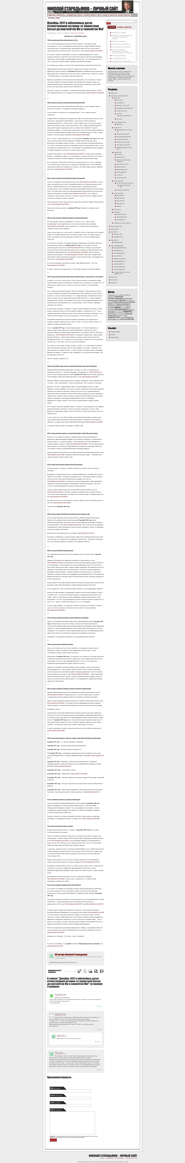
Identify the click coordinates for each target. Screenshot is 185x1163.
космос (123, 308)
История (116, 127)
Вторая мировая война (122, 136)
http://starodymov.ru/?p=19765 (63, 259)
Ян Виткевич (120, 219)
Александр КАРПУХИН (119, 247)
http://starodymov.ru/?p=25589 (80, 674)
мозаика (111, 312)
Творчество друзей (115, 15)
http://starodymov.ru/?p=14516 (55, 481)
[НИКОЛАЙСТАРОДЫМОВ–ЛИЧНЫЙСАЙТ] (82, 8)
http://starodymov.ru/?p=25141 (78, 193)
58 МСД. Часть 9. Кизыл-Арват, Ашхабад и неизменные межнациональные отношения (122, 37)
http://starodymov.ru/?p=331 (91, 792)
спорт (125, 315)
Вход (131, 11)
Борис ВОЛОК (117, 256)
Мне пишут (116, 234)
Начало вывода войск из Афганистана (121, 46)
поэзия (117, 314)
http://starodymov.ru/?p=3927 (79, 773)
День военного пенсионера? (119, 41)
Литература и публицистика (66, 15)
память (127, 311)
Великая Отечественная (115, 298)
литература (120, 309)
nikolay (74, 962)
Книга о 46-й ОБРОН (125, 115)
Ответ (100, 1006)
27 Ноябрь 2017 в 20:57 (60, 1015)
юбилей (130, 319)
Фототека (52, 18)
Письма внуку (120, 177)
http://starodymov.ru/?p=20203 (58, 496)
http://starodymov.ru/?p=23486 (55, 454)
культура (111, 310)
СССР (114, 304)
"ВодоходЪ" (111, 295)
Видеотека (52, 15)
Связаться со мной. (124, 1161)
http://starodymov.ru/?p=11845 (64, 335)
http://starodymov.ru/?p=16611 (63, 169)
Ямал (118, 119)
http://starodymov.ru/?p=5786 (91, 818)
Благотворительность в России (124, 129)
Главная (50, 11)
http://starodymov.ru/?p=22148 (72, 524)
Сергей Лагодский (118, 269)
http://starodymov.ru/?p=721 (92, 862)
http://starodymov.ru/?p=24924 (55, 879)
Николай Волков (121, 217)
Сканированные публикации (123, 108)
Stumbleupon (90, 971)
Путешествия (117, 193)
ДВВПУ (118, 124)
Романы (116, 212)
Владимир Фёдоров (115, 331)
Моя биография (59, 11)
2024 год (122, 295)
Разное (105, 15)
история (111, 308)
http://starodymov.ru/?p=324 (55, 562)
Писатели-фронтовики (125, 185)
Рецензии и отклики (121, 190)
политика (111, 314)
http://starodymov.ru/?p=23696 (55, 610)
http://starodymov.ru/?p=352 (75, 247)
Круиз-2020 (119, 200)
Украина (119, 304)
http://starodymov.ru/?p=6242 (55, 932)
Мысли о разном (83, 15)
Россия (118, 302)
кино (118, 307)
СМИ (110, 304)
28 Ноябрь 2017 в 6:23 (62, 1036)
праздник (122, 314)
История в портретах (122, 142)
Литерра (113, 334)
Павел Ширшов (114, 337)
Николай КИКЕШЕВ (118, 261)
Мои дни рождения (121, 169)
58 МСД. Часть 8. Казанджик (119, 32)
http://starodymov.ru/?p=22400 (93, 51)
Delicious (79, 971)
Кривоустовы (120, 214)
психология (112, 315)
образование (119, 312)
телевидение (128, 317)
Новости (93, 15)
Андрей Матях (117, 250)
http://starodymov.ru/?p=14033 (55, 730)
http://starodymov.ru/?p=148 (75, 254)
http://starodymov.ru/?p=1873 (63, 766)
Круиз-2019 (119, 198)
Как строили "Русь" (121, 164)
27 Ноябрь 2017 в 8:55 (60, 995)
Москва (122, 300)
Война (125, 298)
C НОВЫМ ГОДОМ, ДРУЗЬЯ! (119, 58)
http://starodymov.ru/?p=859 (55, 694)
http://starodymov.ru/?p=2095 (94, 422)
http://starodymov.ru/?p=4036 (79, 444)
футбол (118, 319)
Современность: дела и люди (121, 223)
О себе (118, 175)
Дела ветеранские (118, 122)
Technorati (96, 971)
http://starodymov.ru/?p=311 (55, 492)
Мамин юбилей (120, 166)
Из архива (119, 102)
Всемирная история (121, 134)
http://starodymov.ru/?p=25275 (75, 154)
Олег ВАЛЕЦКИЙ (118, 264)
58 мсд (118, 154)
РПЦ (112, 302)
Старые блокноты (121, 110)
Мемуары (116, 152)
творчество (114, 317)
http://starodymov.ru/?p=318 (90, 377)
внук (124, 306)
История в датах (74, 33)
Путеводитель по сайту (84, 11)
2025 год (127, 295)
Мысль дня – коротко (122, 105)
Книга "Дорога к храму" (122, 144)
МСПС (117, 300)
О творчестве (117, 181)
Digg (85, 971)
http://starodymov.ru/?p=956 (96, 912)
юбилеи (123, 319)
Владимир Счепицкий (119, 258)
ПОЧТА (99, 15)
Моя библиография (71, 11)
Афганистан (120, 157)
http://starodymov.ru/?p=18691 (80, 134)
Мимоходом (117, 242)
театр (121, 317)
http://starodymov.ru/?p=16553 (59, 204)
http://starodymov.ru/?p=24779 (94, 904)
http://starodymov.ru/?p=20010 (55, 265)
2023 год (118, 295)
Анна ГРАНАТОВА (118, 253)
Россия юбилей (128, 302)
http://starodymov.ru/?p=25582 (79, 252)
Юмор (57, 18)
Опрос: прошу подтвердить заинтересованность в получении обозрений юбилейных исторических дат (122, 51)
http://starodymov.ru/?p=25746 (88, 182)
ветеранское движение (115, 306)
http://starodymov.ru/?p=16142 (60, 840)
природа (128, 314)
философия (112, 319)
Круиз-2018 (119, 195)
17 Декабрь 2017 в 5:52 (60, 1053)
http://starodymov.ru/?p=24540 (61, 502)
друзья (128, 306)
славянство (120, 315)
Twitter (101, 971)
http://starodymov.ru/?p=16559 (95, 93)
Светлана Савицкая (119, 266)
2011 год (119, 100)
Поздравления (117, 236)
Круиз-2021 (119, 203)
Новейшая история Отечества (124, 147)
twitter (127, 7)
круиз (128, 308)
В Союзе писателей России (123, 183)
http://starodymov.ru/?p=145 (86, 533)
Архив (115, 98)
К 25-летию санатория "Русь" (119, 55)
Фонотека (127, 15)
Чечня (118, 113)
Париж (118, 206)
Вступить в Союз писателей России (121, 44)
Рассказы (116, 209)
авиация (126, 304)
